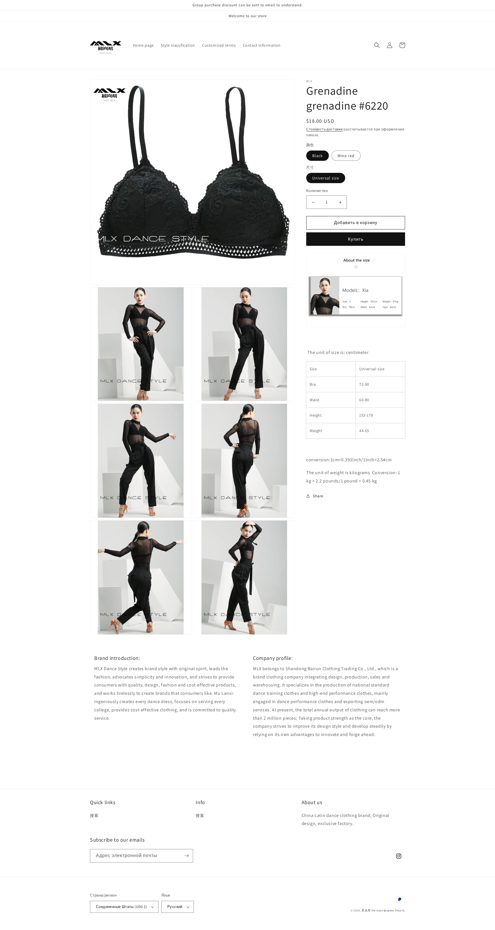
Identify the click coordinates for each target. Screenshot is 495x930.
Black (317, 155)
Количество (317, 191)
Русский (174, 906)
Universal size (325, 178)
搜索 (94, 815)
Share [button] (318, 495)
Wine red (346, 155)
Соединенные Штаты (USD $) (121, 906)
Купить (356, 239)
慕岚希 (366, 910)
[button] (377, 45)
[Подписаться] (186, 855)
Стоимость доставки (324, 129)
